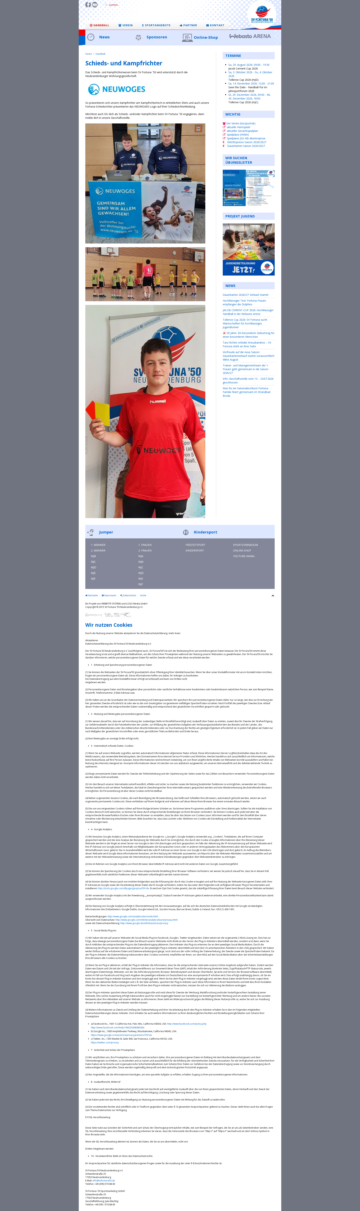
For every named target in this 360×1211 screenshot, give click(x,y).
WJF (140, 584)
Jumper (105, 532)
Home (88, 53)
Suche (143, 595)
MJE (93, 573)
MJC (93, 561)
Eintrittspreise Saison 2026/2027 (246, 142)
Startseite (92, 595)
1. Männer (98, 545)
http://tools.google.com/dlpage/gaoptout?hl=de (123, 888)
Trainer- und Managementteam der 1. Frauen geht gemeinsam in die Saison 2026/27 (245, 369)
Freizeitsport (195, 545)
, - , (249, 96)
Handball (101, 25)
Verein (127, 25)
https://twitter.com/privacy (105, 1042)
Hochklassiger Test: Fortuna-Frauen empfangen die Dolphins (244, 302)
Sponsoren (156, 37)
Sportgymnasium (245, 545)
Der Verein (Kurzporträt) (240, 123)
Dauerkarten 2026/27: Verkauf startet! (245, 295)
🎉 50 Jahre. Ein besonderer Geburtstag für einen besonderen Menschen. (248, 334)
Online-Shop (206, 37)
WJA (140, 556)
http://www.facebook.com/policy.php (187, 1023)
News (104, 37)
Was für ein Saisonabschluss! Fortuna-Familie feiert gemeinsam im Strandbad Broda (246, 391)
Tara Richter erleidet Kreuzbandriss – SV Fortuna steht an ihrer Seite (247, 344)
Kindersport (205, 532)
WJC (140, 567)
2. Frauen (145, 550)
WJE (140, 578)
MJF (93, 578)
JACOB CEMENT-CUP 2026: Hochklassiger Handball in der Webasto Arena (248, 312)
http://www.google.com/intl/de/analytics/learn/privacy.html (147, 919)
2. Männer (98, 550)
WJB (140, 561)
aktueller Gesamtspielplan (242, 131)
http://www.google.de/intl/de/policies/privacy (144, 923)
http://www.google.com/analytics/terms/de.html (133, 916)
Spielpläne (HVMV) (238, 134)
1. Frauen (145, 545)
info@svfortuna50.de (104, 1180)
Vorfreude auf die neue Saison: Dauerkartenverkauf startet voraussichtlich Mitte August (248, 355)
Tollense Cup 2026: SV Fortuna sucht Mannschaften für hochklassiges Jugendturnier (245, 323)
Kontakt (216, 25)
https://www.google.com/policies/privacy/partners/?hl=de (121, 1035)
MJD (93, 567)
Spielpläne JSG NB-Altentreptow (246, 138)
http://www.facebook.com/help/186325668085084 (117, 1027)
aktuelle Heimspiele (238, 127)
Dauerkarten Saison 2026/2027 (246, 146)
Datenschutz (129, 595)
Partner (189, 25)
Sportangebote (157, 25)
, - (248, 64)
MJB (93, 556)
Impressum (110, 595)
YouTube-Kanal (244, 556)
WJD (141, 573)
